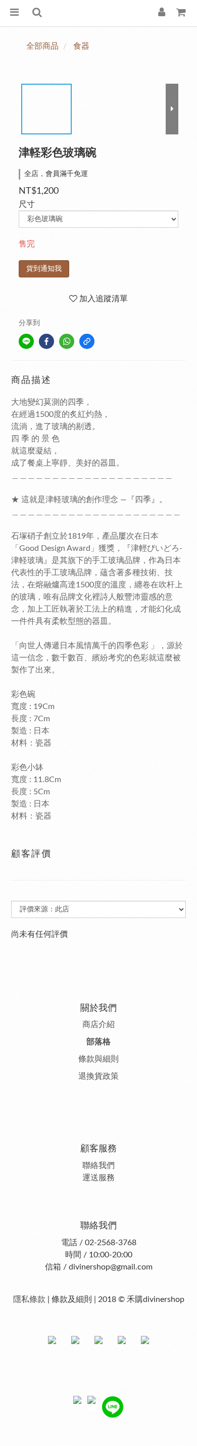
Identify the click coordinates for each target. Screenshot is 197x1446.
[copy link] (86, 341)
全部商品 (42, 46)
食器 (81, 46)
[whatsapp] (66, 341)
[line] (26, 341)
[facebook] (46, 341)
